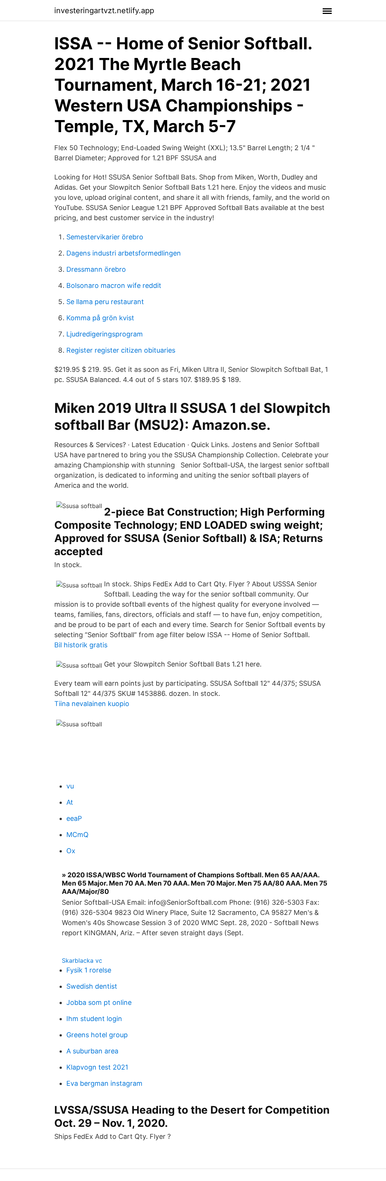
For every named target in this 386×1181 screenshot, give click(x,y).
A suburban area (92, 1051)
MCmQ (77, 835)
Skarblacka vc (82, 960)
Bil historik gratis (80, 645)
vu (70, 786)
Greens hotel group (97, 1035)
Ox (70, 851)
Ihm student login (94, 1019)
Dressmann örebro (96, 269)
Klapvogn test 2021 (97, 1067)
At (69, 802)
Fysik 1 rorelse (88, 970)
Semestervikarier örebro (104, 237)
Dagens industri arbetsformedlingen (123, 253)
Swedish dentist (91, 986)
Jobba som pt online (99, 1002)
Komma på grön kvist (100, 318)
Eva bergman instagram (104, 1083)
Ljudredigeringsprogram (104, 334)
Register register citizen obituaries (120, 350)
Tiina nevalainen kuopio (91, 704)
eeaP (74, 818)
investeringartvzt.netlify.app (104, 10)
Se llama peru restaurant (105, 302)
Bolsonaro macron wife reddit (113, 285)
